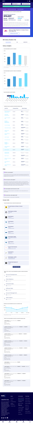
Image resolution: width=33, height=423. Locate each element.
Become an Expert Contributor (21, 401)
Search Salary (16, 6)
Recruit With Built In (21, 398)
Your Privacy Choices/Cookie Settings (26, 421)
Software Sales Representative (7, 153)
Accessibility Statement (12, 420)
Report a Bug (20, 410)
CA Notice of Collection (30, 421)
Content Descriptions (12, 404)
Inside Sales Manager (8, 127)
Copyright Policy (16, 420)
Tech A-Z (19, 412)
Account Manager (7, 125)
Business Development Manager (7, 143)
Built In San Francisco (27, 409)
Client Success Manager (7, 131)
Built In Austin (27, 398)
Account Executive (7, 139)
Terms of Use (22, 421)
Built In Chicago (27, 401)
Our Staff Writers (13, 401)
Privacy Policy (19, 420)
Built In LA (27, 405)
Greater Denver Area (12, 9)
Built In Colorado (27, 403)
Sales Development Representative (7, 111)
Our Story (12, 398)
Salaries (4, 9)
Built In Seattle (27, 411)
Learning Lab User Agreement (8, 421)
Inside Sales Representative (7, 115)
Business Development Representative (7, 122)
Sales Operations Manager (7, 147)
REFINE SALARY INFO (14, 33)
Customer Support (21, 407)
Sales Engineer (7, 149)
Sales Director (7, 155)
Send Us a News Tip (20, 403)
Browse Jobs (20, 414)
